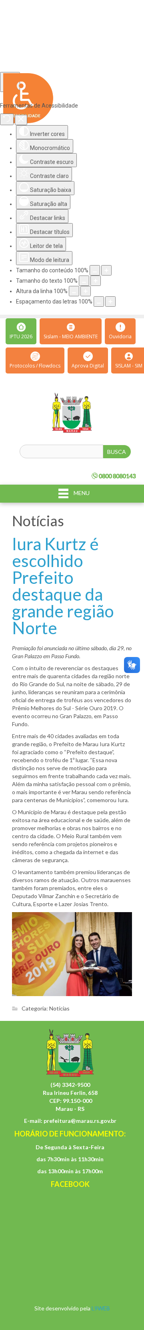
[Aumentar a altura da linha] (85, 291)
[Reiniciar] (7, 119)
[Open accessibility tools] (10, 82)
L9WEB (101, 1308)
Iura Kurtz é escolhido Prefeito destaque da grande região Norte (63, 586)
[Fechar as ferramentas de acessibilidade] (21, 120)
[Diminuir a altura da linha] (74, 291)
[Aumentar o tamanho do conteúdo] (106, 270)
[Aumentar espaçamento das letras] (110, 301)
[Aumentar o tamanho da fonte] (95, 281)
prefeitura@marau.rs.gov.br (80, 1120)
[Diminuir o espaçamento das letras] (99, 301)
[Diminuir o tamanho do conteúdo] (95, 270)
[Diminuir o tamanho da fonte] (84, 281)
